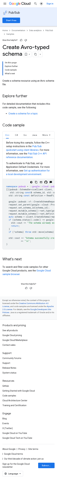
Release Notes (9, 368)
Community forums (11, 358)
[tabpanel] (28, 195)
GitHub (5, 386)
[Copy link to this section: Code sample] (28, 125)
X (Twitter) (7, 428)
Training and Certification (14, 405)
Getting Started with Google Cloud (18, 391)
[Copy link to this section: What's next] (25, 259)
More (45, 135)
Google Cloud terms (13, 454)
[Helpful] (21, 40)
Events (5, 423)
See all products (10, 330)
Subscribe (47, 465)
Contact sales (9, 345)
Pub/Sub (14, 13)
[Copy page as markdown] (35, 54)
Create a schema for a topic (23, 113)
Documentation (18, 30)
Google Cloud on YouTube (14, 433)
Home (5, 30)
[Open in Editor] (41, 182)
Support (6, 363)
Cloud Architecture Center (14, 400)
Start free (11, 20)
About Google (9, 449)
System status (9, 373)
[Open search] (35, 3)
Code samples (9, 395)
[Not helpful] (25, 40)
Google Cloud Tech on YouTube (17, 438)
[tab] (7, 135)
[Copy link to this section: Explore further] (30, 96)
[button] (7, 135)
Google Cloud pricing (12, 335)
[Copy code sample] (36, 182)
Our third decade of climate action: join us (24, 459)
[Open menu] (5, 3)
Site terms (33, 449)
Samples (10, 34)
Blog (4, 418)
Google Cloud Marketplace (15, 340)
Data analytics (35, 30)
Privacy (21, 449)
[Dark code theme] (31, 182)
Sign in (50, 3)
